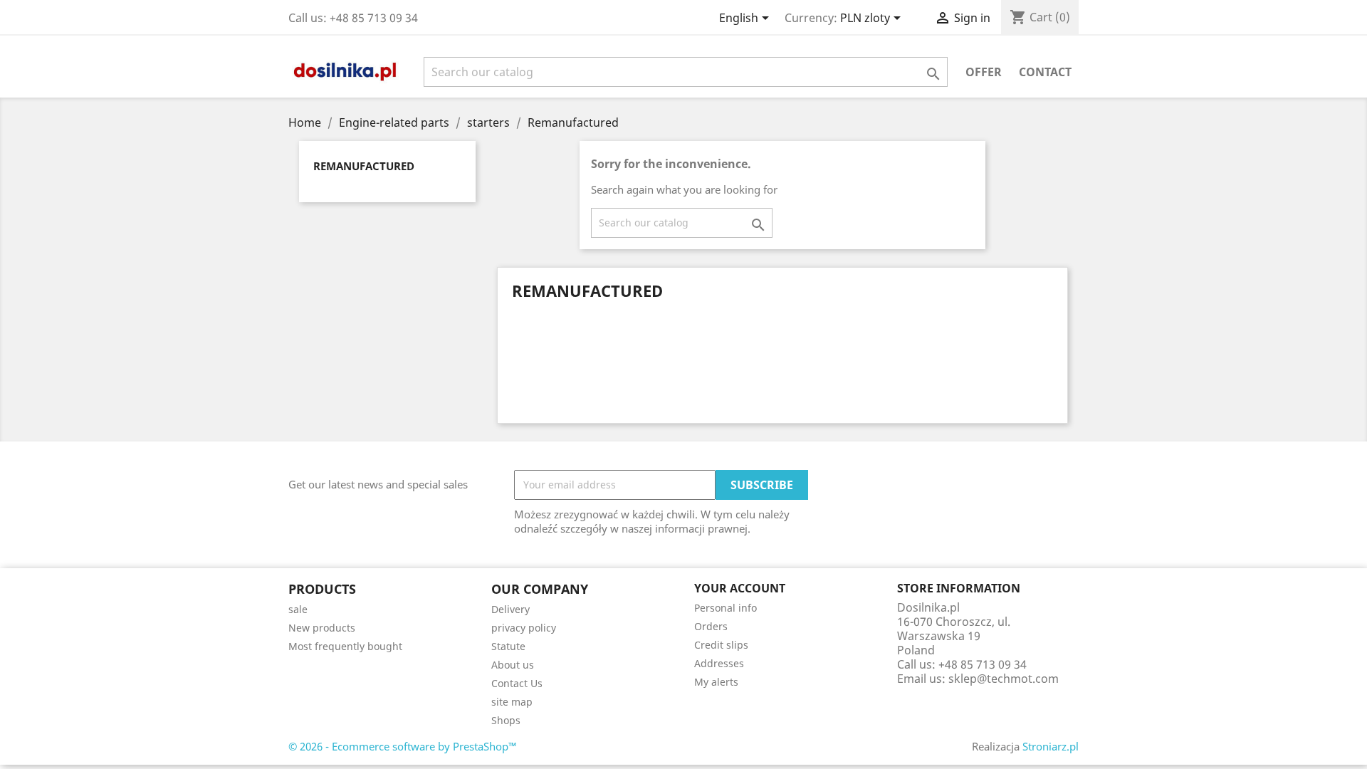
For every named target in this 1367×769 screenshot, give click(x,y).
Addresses (719, 663)
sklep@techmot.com (1003, 678)
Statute (508, 646)
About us (512, 664)
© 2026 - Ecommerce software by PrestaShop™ (402, 746)
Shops (505, 720)
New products (321, 627)
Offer (983, 72)
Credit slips (721, 645)
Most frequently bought (345, 646)
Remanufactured (363, 166)
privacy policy (523, 627)
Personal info (725, 607)
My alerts (716, 682)
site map (512, 701)
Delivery (510, 609)
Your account (739, 588)
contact (1045, 72)
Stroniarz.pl (1050, 746)
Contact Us (517, 683)
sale (298, 609)
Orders (711, 626)
